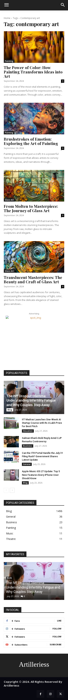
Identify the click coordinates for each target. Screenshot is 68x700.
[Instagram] (50, 694)
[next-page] (12, 490)
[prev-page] (6, 490)
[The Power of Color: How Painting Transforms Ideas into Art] (34, 47)
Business (27, 446)
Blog (10, 409)
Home (7, 18)
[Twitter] (60, 694)
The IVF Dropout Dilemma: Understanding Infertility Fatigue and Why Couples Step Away (31, 400)
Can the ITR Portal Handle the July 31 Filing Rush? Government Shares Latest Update (42, 456)
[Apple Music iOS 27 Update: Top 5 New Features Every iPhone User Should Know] (11, 475)
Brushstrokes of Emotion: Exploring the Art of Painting (31, 141)
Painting (9, 61)
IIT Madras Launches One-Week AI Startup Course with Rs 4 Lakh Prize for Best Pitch (42, 423)
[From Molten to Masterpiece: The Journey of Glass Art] (34, 185)
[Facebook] (40, 694)
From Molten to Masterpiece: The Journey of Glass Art (31, 208)
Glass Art (9, 200)
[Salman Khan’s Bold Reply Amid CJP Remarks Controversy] (11, 441)
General (27, 464)
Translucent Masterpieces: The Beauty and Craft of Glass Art (33, 279)
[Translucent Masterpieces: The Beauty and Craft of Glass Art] (34, 257)
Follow (57, 628)
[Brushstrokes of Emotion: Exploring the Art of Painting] (34, 118)
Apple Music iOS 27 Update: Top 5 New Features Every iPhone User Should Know (41, 475)
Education (28, 431)
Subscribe (55, 644)
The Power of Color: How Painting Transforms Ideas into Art (33, 72)
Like (59, 620)
